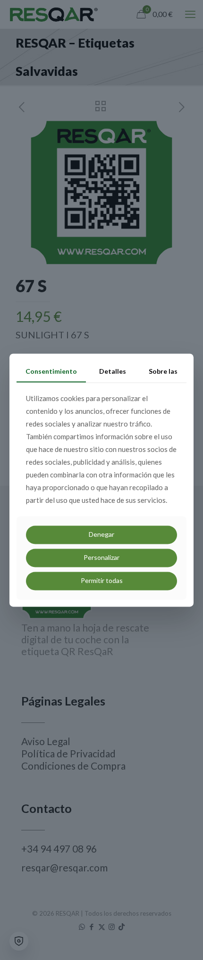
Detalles (112, 371)
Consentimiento (51, 371)
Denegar (101, 535)
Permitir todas (102, 580)
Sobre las (163, 371)
